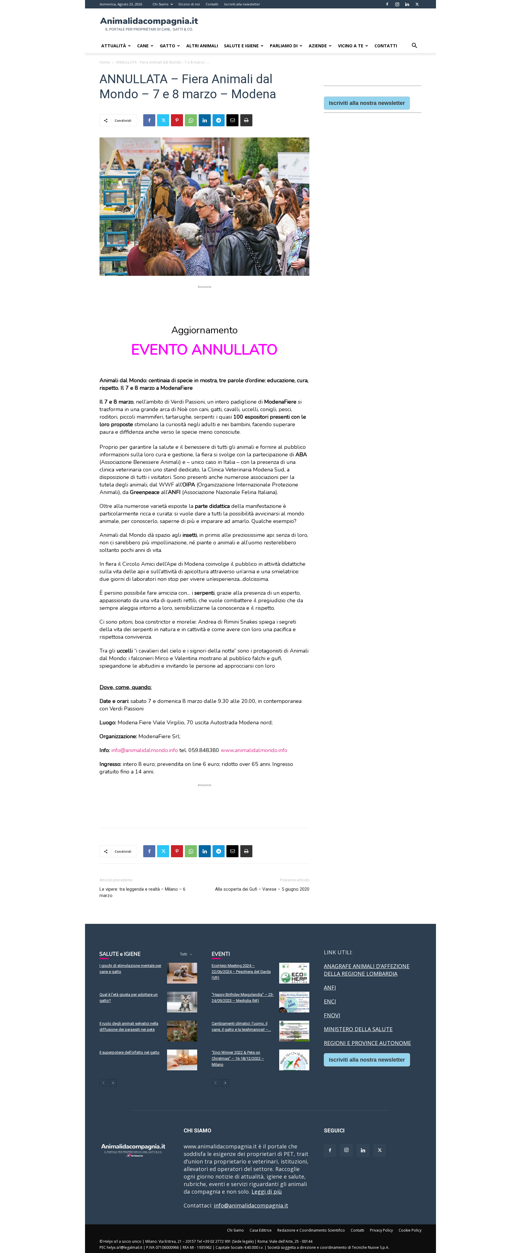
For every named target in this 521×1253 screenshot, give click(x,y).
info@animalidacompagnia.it (251, 1205)
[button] (414, 45)
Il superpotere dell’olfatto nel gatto (129, 1052)
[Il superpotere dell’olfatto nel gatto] (182, 1060)
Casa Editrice (261, 1230)
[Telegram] (219, 120)
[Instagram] (397, 4)
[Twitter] (417, 4)
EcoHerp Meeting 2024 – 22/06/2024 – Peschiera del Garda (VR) (241, 971)
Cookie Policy (410, 1230)
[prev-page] (103, 1083)
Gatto (167, 46)
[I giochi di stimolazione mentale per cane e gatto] (182, 973)
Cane (143, 46)
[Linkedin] (407, 4)
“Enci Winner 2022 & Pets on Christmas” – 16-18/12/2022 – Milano (238, 1058)
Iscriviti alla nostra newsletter (367, 103)
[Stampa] (246, 120)
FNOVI (332, 1015)
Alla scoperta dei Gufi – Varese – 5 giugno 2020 (262, 889)
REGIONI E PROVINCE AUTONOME (367, 1043)
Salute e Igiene (241, 46)
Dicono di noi (189, 4)
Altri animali (202, 46)
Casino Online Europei (352, 1077)
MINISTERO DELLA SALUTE (358, 1029)
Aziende (318, 46)
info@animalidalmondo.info (144, 750)
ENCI (330, 1001)
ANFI (330, 987)
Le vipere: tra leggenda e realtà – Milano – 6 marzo (142, 892)
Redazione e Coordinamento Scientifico (311, 1230)
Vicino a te (350, 46)
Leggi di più (266, 1191)
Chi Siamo (161, 4)
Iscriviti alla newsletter (242, 4)
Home (104, 62)
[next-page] (113, 1083)
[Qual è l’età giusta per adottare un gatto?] (182, 1002)
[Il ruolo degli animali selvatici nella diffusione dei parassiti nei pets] (182, 1031)
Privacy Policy (381, 1230)
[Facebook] (387, 4)
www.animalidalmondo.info (254, 750)
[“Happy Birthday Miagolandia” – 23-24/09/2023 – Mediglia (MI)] (294, 1002)
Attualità (113, 46)
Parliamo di (284, 46)
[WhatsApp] (191, 120)
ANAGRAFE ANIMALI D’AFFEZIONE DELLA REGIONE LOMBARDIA (366, 969)
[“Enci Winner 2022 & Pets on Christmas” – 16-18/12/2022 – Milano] (294, 1060)
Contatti (212, 4)
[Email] (232, 120)
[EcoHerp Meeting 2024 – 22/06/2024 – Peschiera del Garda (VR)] (294, 973)
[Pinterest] (177, 120)
